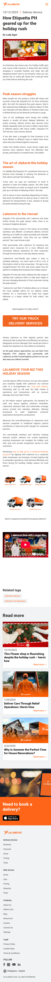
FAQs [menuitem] (5, 863)
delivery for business (15, 601)
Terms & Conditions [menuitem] (11, 953)
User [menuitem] (5, 879)
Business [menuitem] (7, 844)
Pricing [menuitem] (6, 858)
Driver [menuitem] (5, 854)
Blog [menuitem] (5, 914)
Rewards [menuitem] (7, 888)
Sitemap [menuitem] (6, 932)
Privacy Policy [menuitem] (9, 944)
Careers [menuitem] (6, 923)
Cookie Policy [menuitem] (9, 949)
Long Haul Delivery (39, 386)
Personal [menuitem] (7, 849)
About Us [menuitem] (7, 905)
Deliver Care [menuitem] (8, 909)
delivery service (12, 596)
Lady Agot (11, 34)
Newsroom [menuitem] (8, 918)
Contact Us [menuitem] (8, 928)
